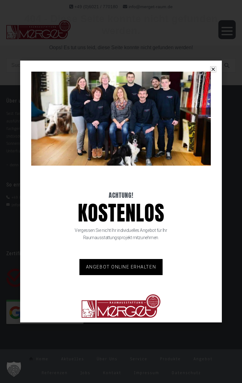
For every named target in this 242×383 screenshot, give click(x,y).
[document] (121, 191)
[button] (14, 369)
